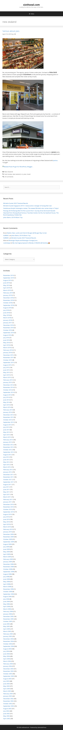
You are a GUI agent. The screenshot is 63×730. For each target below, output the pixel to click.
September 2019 (8, 278)
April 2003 (6, 689)
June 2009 (6, 549)
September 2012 (8, 452)
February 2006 (8, 611)
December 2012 (8, 445)
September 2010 (8, 512)
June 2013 (6, 430)
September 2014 (8, 392)
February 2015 (8, 380)
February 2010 (8, 529)
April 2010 (6, 524)
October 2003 (7, 674)
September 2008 (8, 572)
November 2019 (8, 275)
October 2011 (7, 479)
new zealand (17, 174)
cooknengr (6, 243)
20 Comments (8, 177)
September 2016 (8, 333)
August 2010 (7, 514)
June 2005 (6, 624)
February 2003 (8, 694)
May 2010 (6, 522)
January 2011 (7, 502)
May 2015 (6, 372)
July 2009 (6, 547)
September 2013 (8, 422)
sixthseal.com (31, 4)
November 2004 (8, 641)
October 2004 (7, 644)
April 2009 (6, 554)
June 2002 (6, 713)
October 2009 (7, 539)
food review (8, 174)
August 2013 (7, 425)
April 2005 (6, 629)
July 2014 (6, 397)
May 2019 (6, 285)
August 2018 (7, 308)
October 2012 (7, 450)
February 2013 (8, 440)
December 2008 (8, 564)
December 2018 (8, 298)
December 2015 (8, 355)
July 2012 (6, 457)
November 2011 (8, 477)
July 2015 (6, 367)
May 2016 (6, 342)
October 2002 (7, 704)
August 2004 (7, 649)
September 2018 (8, 305)
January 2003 (7, 696)
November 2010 (8, 507)
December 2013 (8, 415)
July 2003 (6, 681)
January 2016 (7, 352)
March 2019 (7, 290)
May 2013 (6, 432)
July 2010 (6, 517)
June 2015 (6, 370)
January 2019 (7, 295)
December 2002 (8, 699)
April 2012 (6, 465)
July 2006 (6, 599)
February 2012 (8, 470)
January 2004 (7, 666)
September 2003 (8, 676)
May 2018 (6, 315)
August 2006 (7, 596)
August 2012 (7, 455)
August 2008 (7, 574)
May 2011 (6, 492)
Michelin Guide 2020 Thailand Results (15, 203)
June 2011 (6, 489)
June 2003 (6, 684)
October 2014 (7, 390)
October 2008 (7, 569)
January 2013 (7, 442)
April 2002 (6, 718)
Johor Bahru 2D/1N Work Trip (12, 217)
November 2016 (8, 328)
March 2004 (7, 661)
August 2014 (7, 395)
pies (24, 174)
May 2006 (6, 604)
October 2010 (7, 509)
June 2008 (6, 579)
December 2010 (8, 504)
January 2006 (7, 614)
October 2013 (7, 420)
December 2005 (8, 616)
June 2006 (6, 601)
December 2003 (8, 669)
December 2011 (8, 474)
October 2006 (7, 591)
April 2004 (6, 659)
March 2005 (7, 631)
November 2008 (8, 567)
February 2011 (8, 499)
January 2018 (7, 320)
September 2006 (8, 594)
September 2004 (8, 646)
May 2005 (6, 626)
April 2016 (6, 345)
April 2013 (6, 435)
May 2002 (6, 716)
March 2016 (7, 347)
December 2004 (8, 639)
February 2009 (8, 559)
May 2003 (6, 686)
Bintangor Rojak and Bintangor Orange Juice (23, 240)
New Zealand (8, 172)
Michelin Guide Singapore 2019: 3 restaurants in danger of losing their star (27, 206)
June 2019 (6, 283)
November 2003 (8, 671)
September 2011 (8, 482)
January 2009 (7, 562)
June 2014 (6, 400)
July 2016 (6, 338)
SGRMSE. (6, 235)
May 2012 (6, 462)
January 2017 (7, 323)
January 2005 (7, 636)
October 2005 (7, 621)
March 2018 (7, 318)
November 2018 (8, 300)
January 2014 (7, 412)
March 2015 (7, 377)
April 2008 (6, 584)
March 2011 (7, 497)
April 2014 (6, 405)
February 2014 (8, 410)
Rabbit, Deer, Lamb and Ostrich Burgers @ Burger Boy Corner (27, 233)
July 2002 (6, 711)
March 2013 (7, 437)
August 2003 (7, 679)
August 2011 (7, 484)
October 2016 (7, 330)
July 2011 (6, 487)
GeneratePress (41, 727)
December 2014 (8, 385)
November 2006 (8, 589)
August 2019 (7, 280)
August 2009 (7, 544)
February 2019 (8, 293)
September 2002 (8, 706)
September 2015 (8, 362)
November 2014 (8, 387)
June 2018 (6, 313)
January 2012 (7, 472)
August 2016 (7, 335)
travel (29, 174)
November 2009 (8, 537)
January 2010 (7, 532)
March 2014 (7, 407)
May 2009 (6, 552)
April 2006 (6, 606)
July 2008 (6, 577)
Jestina (55, 160)
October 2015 (7, 360)
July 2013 (6, 427)
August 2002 (7, 709)
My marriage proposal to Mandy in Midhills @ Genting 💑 (31, 243)
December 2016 (8, 325)
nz (22, 174)
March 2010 (7, 527)
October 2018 (7, 303)
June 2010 (6, 519)
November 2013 (8, 417)
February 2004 (8, 664)
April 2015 (6, 375)
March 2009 (7, 557)
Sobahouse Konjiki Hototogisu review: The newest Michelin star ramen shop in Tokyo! (30, 208)
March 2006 (7, 609)
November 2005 (8, 619)
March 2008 (7, 586)
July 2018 (6, 310)
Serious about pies (10, 31)
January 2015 (7, 382)
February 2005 (8, 634)
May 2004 (6, 656)
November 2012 (8, 447)
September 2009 (8, 542)
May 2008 (6, 581)
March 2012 (7, 467)
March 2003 (7, 691)
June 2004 (6, 654)
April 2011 (6, 494)
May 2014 (6, 402)
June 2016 (6, 340)
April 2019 (6, 288)
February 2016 (8, 350)
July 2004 (6, 651)
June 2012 (6, 460)
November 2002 (8, 701)
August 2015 (7, 365)
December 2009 (8, 534)
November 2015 (8, 357)
